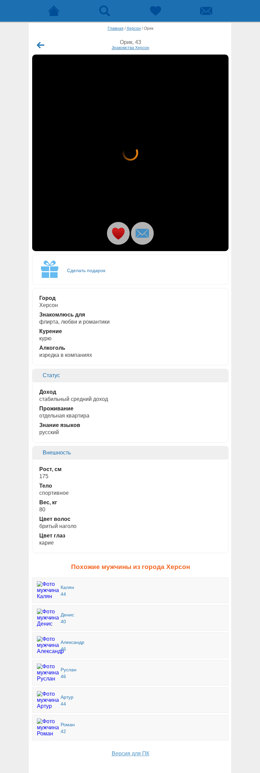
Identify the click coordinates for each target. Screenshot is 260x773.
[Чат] (206, 11)
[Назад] (40, 45)
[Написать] (142, 233)
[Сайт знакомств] (53, 11)
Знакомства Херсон (130, 47)
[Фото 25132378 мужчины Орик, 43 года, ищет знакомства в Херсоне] (130, 153)
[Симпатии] (155, 11)
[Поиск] (104, 11)
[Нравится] (118, 233)
